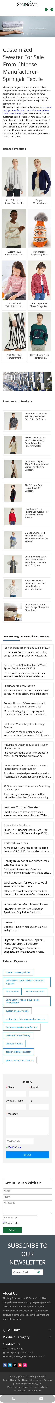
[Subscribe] (38, 1272)
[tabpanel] (27, 26)
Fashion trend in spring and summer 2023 (27, 647)
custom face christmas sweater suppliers (25, 1019)
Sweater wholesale (35, 991)
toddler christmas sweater (18, 1051)
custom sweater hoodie (17, 1010)
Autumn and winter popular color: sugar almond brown (26, 746)
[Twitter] (15, 1365)
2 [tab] (27, 33)
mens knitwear (41, 1387)
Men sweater (12, 991)
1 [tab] (23, 33)
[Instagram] (25, 1365)
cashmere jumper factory (18, 1035)
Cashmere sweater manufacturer (21, 1027)
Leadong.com (35, 1383)
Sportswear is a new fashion (19, 685)
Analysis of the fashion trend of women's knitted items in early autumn (26, 767)
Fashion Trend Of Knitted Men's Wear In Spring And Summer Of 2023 (26, 666)
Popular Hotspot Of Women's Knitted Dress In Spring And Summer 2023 (24, 705)
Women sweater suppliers (19, 1387)
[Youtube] (20, 1365)
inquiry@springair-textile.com (19, 1352)
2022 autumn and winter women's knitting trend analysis (27, 788)
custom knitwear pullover (18, 972)
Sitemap (48, 1380)
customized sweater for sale (27, 1390)
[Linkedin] (10, 1365)
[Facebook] (5, 1365)
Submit (27, 1154)
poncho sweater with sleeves (20, 1060)
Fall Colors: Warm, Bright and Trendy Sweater (24, 725)
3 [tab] (32, 33)
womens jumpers (14, 1043)
